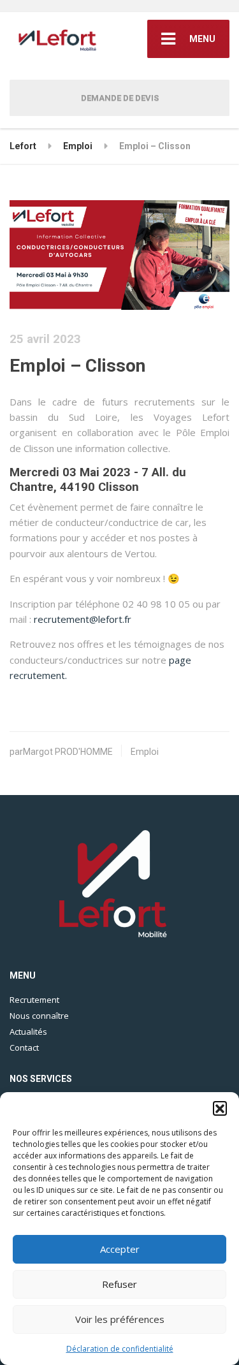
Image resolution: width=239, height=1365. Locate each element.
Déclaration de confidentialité (119, 1348)
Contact (24, 1047)
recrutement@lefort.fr (82, 619)
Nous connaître (39, 1015)
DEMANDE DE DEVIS (120, 98)
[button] (220, 1108)
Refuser (119, 1284)
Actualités (28, 1031)
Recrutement (34, 999)
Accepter (120, 1249)
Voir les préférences (119, 1319)
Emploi (145, 752)
